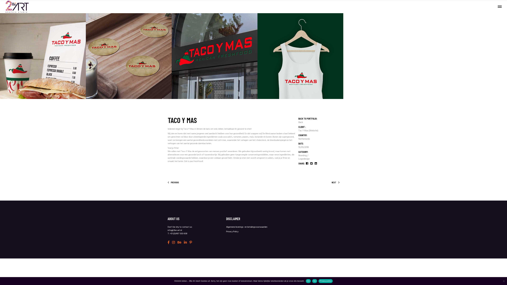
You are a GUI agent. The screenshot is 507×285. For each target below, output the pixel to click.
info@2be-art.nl (175, 230)
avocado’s (227, 137)
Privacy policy (325, 281)
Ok (308, 281)
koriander (259, 137)
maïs (252, 137)
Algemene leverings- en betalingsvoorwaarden (246, 227)
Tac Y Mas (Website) (308, 130)
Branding (302, 155)
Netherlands (304, 139)
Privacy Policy (232, 231)
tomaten (237, 137)
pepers (245, 137)
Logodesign (304, 159)
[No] (503, 281)
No (314, 281)
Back (300, 122)
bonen (269, 137)
